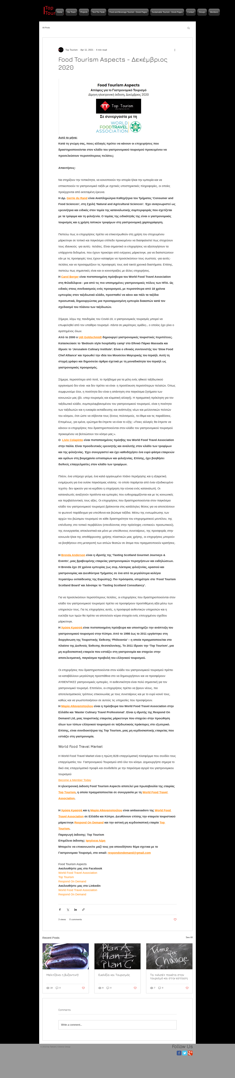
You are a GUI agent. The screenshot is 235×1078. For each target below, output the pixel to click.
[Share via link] (83, 909)
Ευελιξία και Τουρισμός (114, 975)
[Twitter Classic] (184, 1053)
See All (189, 937)
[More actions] (175, 50)
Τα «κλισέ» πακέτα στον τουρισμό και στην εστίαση (169, 976)
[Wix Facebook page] (179, 1053)
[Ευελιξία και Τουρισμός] (117, 956)
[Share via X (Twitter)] (67, 909)
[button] (188, 28)
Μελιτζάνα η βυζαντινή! (62, 975)
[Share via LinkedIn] (75, 909)
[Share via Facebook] (59, 909)
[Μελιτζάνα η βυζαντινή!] (66, 956)
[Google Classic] (190, 1053)
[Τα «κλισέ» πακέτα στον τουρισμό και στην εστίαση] (169, 956)
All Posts (46, 28)
